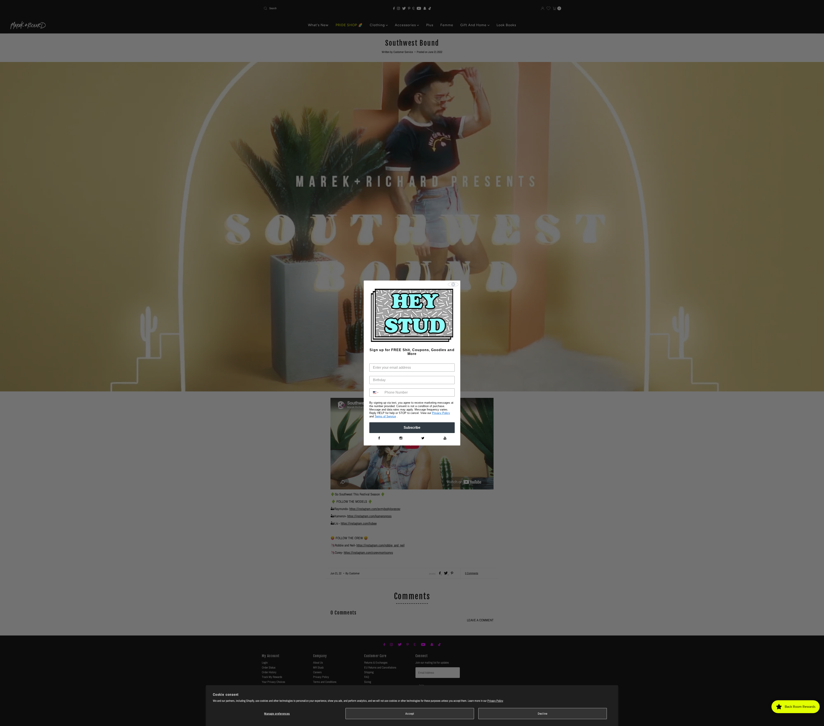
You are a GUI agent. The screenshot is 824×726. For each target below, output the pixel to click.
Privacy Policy (495, 701)
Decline (542, 713)
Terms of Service (385, 416)
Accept (409, 713)
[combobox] (376, 392)
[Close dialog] (453, 284)
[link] (379, 438)
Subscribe (412, 427)
